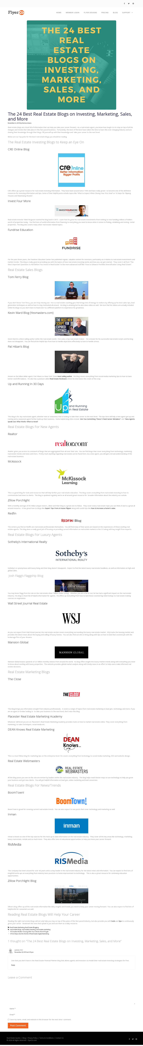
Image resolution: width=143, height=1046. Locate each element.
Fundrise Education (20, 230)
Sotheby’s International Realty (27, 542)
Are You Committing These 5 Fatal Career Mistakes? (100, 419)
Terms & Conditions (46, 1038)
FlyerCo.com (32, 1040)
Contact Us (60, 1038)
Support (126, 12)
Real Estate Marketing (17, 927)
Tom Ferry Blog (18, 277)
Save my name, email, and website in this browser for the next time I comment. (40, 1019)
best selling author (65, 376)
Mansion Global (18, 642)
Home (58, 12)
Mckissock (14, 461)
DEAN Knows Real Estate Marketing (31, 729)
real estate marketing (43, 929)
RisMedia (14, 844)
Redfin (12, 513)
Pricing (104, 12)
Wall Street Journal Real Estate (28, 603)
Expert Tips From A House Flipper (58, 508)
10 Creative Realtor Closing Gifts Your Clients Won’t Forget (29, 932)
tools (113, 921)
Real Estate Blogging (32, 927)
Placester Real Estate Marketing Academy (35, 716)
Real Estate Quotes (14, 1038)
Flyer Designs (90, 12)
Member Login (72, 12)
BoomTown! (16, 792)
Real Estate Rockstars (58, 379)
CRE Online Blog (18, 149)
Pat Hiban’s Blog (18, 346)
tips (120, 921)
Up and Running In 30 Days (26, 384)
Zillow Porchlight (19, 500)
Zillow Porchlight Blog (22, 881)
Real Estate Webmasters (24, 761)
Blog (115, 12)
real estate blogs (15, 929)
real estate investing (28, 929)
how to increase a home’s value (103, 508)
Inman (12, 814)
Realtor (12, 434)
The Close (14, 679)
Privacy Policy (32, 1038)
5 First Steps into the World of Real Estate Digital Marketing (29, 934)
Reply (13, 965)
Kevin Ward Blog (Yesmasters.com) (30, 313)
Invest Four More (19, 201)
